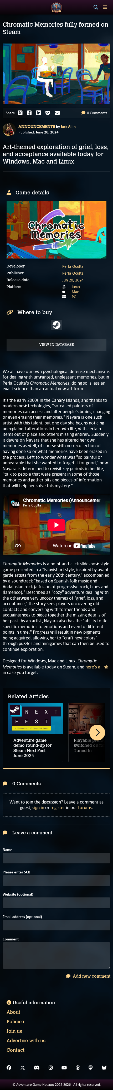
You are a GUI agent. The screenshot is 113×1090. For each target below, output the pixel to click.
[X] (22, 1068)
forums (85, 807)
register (57, 807)
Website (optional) (18, 894)
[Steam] (56, 325)
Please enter (16, 872)
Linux (76, 286)
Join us (14, 1031)
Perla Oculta (73, 266)
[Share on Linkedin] (40, 113)
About (13, 1012)
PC (74, 296)
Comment (11, 939)
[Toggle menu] (105, 7)
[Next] (97, 732)
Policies (15, 1022)
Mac (75, 291)
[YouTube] (64, 1068)
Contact (15, 1050)
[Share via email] (59, 113)
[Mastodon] (91, 1068)
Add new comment (91, 976)
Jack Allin (68, 126)
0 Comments (96, 113)
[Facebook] (9, 1068)
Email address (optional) (22, 916)
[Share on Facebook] (30, 113)
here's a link (96, 667)
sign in (38, 807)
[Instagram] (51, 1068)
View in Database (56, 344)
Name (7, 849)
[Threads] (78, 1068)
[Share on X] (21, 113)
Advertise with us (26, 1041)
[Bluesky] (104, 1068)
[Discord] (37, 1068)
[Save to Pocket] (49, 113)
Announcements (36, 126)
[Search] (96, 7)
